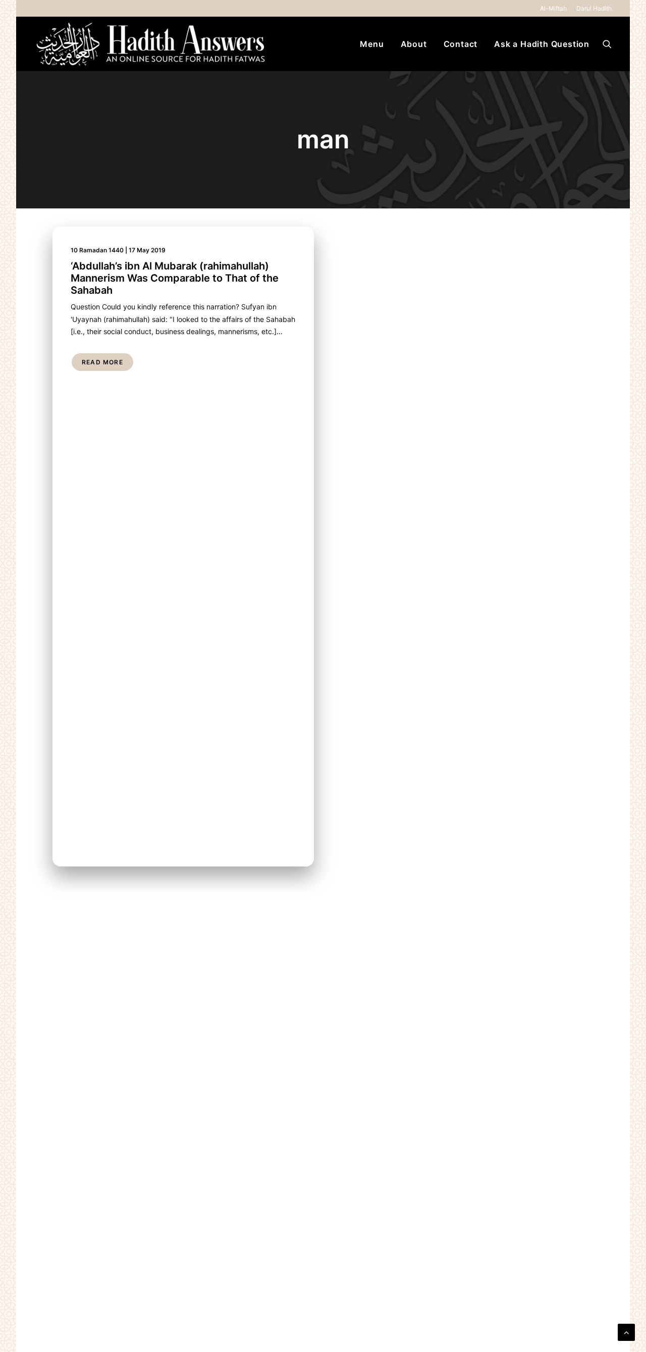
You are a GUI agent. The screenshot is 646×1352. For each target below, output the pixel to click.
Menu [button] (372, 44)
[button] (607, 44)
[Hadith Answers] (152, 44)
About (414, 44)
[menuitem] (555, 8)
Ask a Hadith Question (541, 44)
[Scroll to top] (626, 1331)
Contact (461, 44)
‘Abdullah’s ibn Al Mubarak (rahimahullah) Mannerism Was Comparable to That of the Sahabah (175, 278)
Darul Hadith (594, 8)
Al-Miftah (553, 8)
